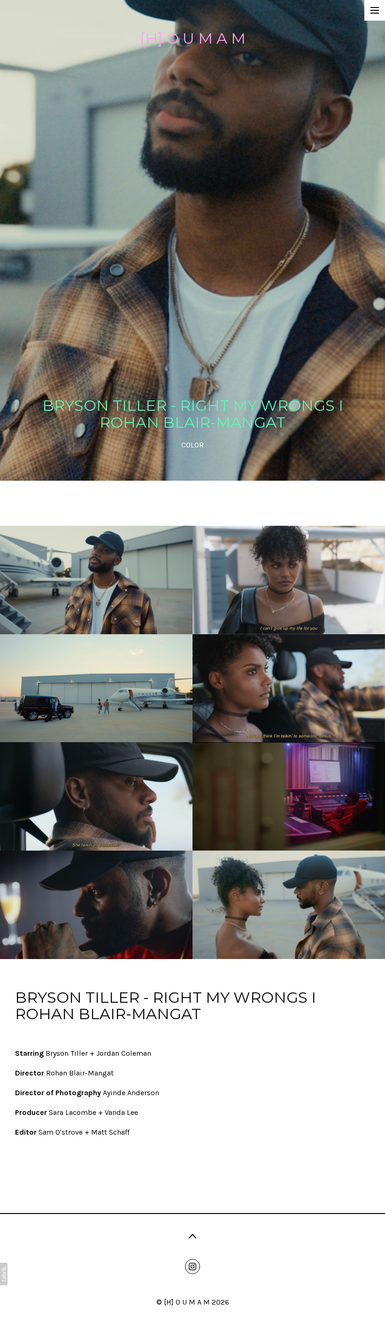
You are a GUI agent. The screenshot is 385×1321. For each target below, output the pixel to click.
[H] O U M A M (187, 1302)
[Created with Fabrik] (4, 1274)
